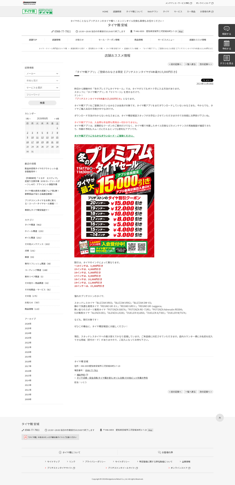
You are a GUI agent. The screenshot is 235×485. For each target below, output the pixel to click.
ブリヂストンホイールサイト (121, 467)
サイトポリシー (122, 461)
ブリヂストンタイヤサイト (59, 467)
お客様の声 (205, 11)
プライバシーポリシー (95, 461)
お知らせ (79, 39)
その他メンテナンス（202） (38, 244)
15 (57, 137)
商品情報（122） (33, 308)
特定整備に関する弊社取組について (155, 461)
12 (42, 137)
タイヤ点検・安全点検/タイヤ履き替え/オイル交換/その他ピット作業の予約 (112, 377)
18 (37, 142)
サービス (178, 11)
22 (57, 142)
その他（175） (32, 295)
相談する (226, 33)
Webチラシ (153, 11)
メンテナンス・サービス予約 (177, 3)
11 (37, 137)
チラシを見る (226, 63)
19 (42, 142)
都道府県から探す (78, 48)
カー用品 (191, 11)
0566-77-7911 (63, 31)
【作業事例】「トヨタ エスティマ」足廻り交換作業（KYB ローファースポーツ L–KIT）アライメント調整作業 (42, 181)
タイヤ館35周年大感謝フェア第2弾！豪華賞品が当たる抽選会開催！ (42, 192)
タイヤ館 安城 (117, 25)
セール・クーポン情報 (109, 39)
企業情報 (186, 461)
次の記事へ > (206, 64)
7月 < (28, 118)
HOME (105, 11)
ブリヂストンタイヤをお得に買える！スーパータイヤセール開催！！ (41, 202)
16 (27, 142)
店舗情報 (56, 39)
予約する (226, 48)
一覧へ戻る (190, 64)
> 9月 (56, 118)
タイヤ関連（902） (34, 224)
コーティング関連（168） (37, 269)
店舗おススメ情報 (197, 39)
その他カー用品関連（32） (37, 282)
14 (52, 137)
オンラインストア (203, 3)
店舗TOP (33, 39)
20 (47, 142)
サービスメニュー (166, 39)
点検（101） (30, 250)
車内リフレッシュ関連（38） (38, 263)
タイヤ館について (134, 11)
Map (180, 31)
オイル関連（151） (34, 237)
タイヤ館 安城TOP (113, 48)
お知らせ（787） (33, 302)
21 (52, 142)
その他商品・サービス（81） (38, 289)
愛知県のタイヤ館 (95, 48)
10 (32, 137)
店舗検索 (117, 11)
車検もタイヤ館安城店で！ (37, 209)
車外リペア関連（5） (35, 276)
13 (47, 137)
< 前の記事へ (175, 64)
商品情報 (138, 39)
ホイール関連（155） (35, 231)
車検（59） (30, 257)
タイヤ (166, 11)
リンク (72, 461)
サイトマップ (53, 461)
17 (32, 142)
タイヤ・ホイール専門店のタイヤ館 (53, 48)
